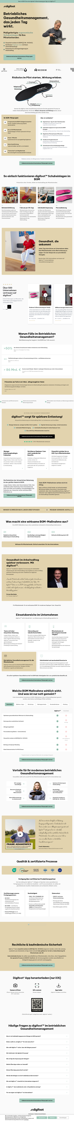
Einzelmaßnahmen (54, 704)
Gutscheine (9, 704)
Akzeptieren (42, 1117)
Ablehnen (52, 1117)
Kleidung (65, 704)
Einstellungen (63, 1117)
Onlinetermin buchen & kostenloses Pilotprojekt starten (19, 57)
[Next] (9, 307)
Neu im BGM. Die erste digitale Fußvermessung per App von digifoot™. (37, 1)
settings (26, 1119)
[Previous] (5, 307)
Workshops (31, 704)
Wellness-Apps (20, 704)
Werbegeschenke (41, 704)
